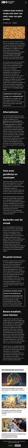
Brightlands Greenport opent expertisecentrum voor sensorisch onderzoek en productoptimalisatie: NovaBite (14, 435)
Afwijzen (17, 445)
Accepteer (10, 445)
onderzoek (9, 126)
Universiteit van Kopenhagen (14, 53)
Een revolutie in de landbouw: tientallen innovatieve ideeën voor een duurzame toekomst (12, 412)
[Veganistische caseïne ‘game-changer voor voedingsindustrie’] (14, 99)
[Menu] (25, 2)
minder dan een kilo (9, 124)
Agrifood (15, 22)
